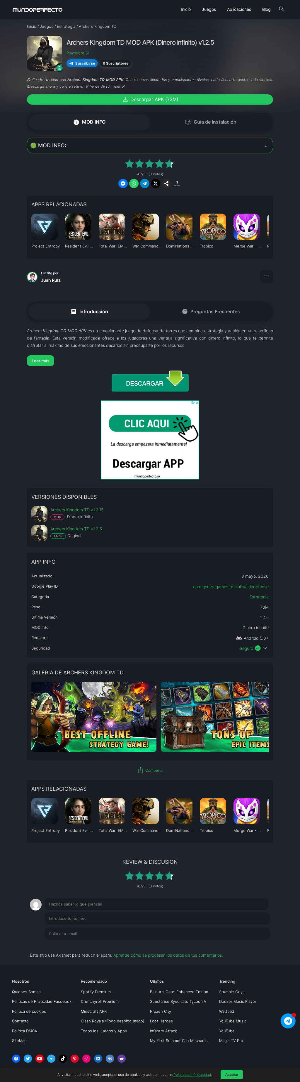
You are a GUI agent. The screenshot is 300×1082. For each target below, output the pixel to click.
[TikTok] (63, 1059)
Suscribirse (85, 63)
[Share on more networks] (166, 183)
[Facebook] (16, 1059)
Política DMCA (24, 1031)
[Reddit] (121, 1059)
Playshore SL (78, 53)
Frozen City (160, 1011)
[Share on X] (155, 183)
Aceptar (231, 1074)
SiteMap (19, 1040)
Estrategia (259, 596)
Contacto (20, 1021)
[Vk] (110, 1059)
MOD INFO (89, 122)
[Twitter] (28, 1059)
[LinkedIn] (98, 1059)
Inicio (186, 9)
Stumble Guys (232, 991)
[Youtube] (39, 1059)
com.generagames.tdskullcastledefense (231, 586)
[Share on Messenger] (123, 183)
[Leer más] (150, 360)
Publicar (255, 945)
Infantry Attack (163, 1031)
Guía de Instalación (210, 122)
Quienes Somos (26, 991)
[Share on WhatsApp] (134, 183)
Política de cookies (29, 1011)
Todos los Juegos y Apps (104, 1031)
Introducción (89, 311)
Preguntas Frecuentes (211, 311)
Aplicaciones (239, 9)
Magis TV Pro (231, 1040)
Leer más (40, 360)
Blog (266, 9)
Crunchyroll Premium (100, 1001)
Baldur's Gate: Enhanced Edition (179, 991)
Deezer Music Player (237, 1001)
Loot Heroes (161, 1021)
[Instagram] (86, 1059)
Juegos (209, 9)
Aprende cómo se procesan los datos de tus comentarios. (168, 955)
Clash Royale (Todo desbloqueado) (112, 1021)
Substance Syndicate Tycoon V (178, 1001)
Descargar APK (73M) (150, 99)
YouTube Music (232, 1021)
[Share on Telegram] (144, 183)
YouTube (227, 1031)
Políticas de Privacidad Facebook (41, 1001)
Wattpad (226, 1011)
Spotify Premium (96, 991)
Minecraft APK (94, 1011)
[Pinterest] (75, 1059)
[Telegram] (51, 1059)
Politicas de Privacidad (192, 1074)
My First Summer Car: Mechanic (178, 1040)
